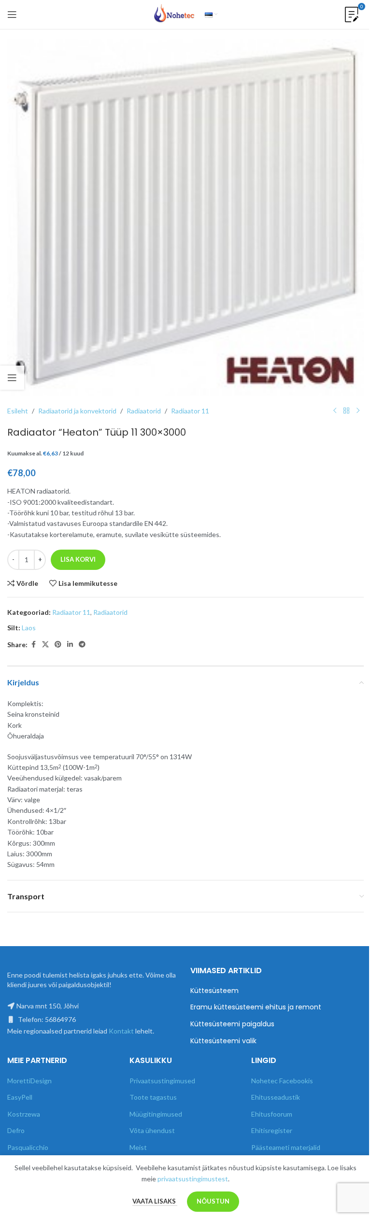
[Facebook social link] (33, 644)
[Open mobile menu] (12, 14)
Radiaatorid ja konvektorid (77, 411)
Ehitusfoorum (271, 1114)
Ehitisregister (271, 1130)
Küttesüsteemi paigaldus (232, 1024)
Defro (16, 1130)
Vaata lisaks (154, 1201)
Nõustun (213, 1201)
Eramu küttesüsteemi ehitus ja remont (255, 1007)
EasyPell (19, 1097)
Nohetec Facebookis (282, 1081)
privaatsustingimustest (192, 1179)
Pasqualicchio (27, 1147)
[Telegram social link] (82, 644)
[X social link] (45, 644)
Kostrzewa (23, 1114)
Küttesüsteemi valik (223, 1041)
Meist (138, 1147)
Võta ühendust (152, 1130)
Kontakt (121, 1031)
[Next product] (358, 411)
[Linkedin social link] (70, 644)
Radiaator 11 (190, 411)
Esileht (17, 411)
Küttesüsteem (214, 990)
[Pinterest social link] (58, 644)
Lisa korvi (78, 559)
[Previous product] (335, 411)
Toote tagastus (153, 1097)
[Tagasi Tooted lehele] (346, 411)
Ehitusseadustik (275, 1097)
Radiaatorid (144, 411)
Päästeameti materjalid (285, 1147)
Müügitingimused (155, 1114)
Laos (29, 628)
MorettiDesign (29, 1081)
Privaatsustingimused (162, 1081)
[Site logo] (174, 14)
